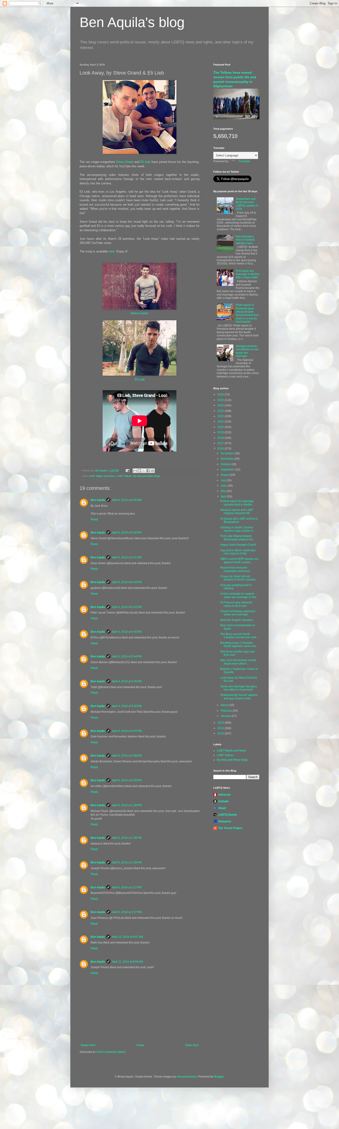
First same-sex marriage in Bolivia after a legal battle (247, 274)
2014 (221, 728)
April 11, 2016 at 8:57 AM (127, 936)
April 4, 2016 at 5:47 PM (127, 731)
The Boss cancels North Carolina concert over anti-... (239, 635)
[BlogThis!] (139, 470)
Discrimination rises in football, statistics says (245, 240)
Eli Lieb (145, 162)
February (227, 710)
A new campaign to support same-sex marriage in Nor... (239, 595)
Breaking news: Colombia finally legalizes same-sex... (239, 644)
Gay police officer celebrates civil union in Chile (238, 552)
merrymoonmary (187, 1076)
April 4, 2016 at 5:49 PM (127, 780)
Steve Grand (124, 162)
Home (140, 1045)
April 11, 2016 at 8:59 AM (127, 961)
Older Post (191, 1045)
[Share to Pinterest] (152, 470)
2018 (221, 438)
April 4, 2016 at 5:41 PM (127, 557)
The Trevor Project (230, 828)
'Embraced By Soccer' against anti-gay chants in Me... (238, 696)
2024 (221, 405)
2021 (221, 421)
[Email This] (135, 470)
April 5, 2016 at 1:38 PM (127, 805)
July (223, 480)
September (228, 469)
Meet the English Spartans (236, 620)
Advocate (224, 794)
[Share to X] (143, 470)
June (224, 485)
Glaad (222, 808)
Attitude (223, 801)
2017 (221, 443)
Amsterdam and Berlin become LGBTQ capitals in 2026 (247, 203)
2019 (221, 432)
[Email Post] (127, 470)
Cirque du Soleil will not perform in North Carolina (238, 578)
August (225, 474)
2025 (221, 400)
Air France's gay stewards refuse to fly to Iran (236, 604)
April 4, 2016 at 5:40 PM (127, 532)
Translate (244, 161)
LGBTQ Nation (227, 814)
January (226, 716)
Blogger (219, 1076)
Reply (94, 519)
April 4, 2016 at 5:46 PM (127, 706)
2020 (221, 427)
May (224, 491)
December (228, 453)
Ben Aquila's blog (132, 22)
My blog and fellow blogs (146, 476)
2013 (221, 733)
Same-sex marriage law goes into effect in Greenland (238, 688)
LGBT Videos (124, 476)
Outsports (224, 821)
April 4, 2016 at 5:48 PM (127, 755)
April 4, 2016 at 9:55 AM (127, 500)
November (228, 458)
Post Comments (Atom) (111, 1052)
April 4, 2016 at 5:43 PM (127, 607)
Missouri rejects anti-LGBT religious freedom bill (236, 511)
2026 (221, 394)
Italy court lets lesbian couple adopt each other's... (238, 662)
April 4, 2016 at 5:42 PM (127, 582)
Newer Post (88, 1045)
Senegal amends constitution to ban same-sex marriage (247, 351)
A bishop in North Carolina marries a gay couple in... (237, 529)
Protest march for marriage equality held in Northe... (237, 503)
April (224, 496)
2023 (221, 411)
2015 (221, 722)
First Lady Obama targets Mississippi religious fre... (237, 537)
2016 (221, 448)
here (112, 251)
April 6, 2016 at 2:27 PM (127, 887)
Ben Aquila (98, 500)
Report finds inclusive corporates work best (235, 569)
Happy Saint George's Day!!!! (238, 544)
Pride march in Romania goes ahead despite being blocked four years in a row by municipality (247, 313)
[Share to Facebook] (148, 470)
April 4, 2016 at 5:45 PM (127, 681)
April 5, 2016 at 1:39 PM (127, 862)
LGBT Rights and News (102, 476)
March (225, 705)
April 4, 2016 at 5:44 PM (127, 631)
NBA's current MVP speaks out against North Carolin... (239, 560)
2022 (221, 416)
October (226, 464)
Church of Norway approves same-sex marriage (237, 613)
